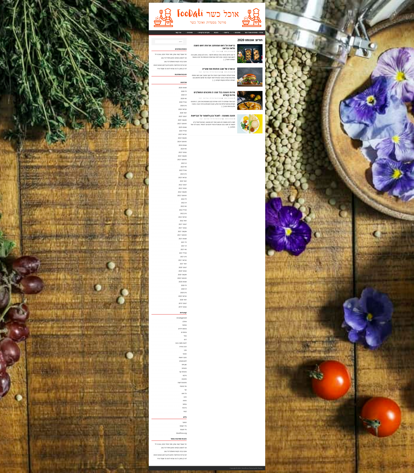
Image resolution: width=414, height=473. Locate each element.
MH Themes (259, 468)
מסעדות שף (183, 372)
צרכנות (184, 408)
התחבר (184, 422)
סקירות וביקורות (203, 32)
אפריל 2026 (183, 102)
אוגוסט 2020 (183, 282)
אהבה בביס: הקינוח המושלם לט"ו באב (175, 61)
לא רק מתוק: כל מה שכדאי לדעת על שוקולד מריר (172, 69)
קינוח (185, 411)
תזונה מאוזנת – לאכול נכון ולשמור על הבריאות (213, 115)
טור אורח (218, 51)
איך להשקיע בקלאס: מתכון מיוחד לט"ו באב (174, 58)
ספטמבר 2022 (182, 195)
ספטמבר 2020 (182, 278)
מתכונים (237, 32)
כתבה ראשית (183, 357)
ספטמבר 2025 (182, 124)
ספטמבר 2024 (182, 141)
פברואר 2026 (182, 109)
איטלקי (185, 321)
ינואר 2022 (183, 221)
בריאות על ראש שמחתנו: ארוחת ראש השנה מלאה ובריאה (214, 47)
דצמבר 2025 (183, 116)
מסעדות (190, 32)
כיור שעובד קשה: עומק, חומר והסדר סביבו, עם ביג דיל (171, 54)
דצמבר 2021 (183, 224)
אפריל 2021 (183, 253)
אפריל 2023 (183, 170)
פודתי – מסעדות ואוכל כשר (254, 32)
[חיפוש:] (169, 41)
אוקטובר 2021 (182, 231)
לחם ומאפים (183, 361)
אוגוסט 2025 (183, 127)
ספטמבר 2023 (182, 159)
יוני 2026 (184, 95)
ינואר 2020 (183, 300)
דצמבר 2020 (183, 267)
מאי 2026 (184, 98)
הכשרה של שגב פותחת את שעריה (218, 68)
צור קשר (178, 32)
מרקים (185, 375)
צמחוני (185, 404)
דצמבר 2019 (183, 303)
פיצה (185, 397)
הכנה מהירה (183, 347)
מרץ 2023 (183, 174)
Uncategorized (181, 318)
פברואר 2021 (182, 260)
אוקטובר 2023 (182, 156)
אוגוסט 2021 (183, 239)
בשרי (185, 336)
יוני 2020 (184, 289)
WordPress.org (181, 433)
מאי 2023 (184, 167)
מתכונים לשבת (182, 383)
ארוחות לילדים (182, 329)
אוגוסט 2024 (183, 145)
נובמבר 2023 (183, 152)
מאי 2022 (184, 206)
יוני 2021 (184, 246)
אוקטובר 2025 (182, 120)
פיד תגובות (183, 429)
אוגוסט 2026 (183, 88)
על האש (184, 393)
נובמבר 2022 (183, 188)
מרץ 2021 (183, 257)
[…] (225, 59)
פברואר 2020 (182, 296)
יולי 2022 (184, 199)
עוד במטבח (183, 386)
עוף (185, 390)
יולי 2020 (184, 285)
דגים (185, 339)
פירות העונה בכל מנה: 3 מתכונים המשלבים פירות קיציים (214, 94)
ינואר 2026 (183, 113)
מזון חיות (184, 365)
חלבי (185, 350)
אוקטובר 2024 (182, 138)
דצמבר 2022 (183, 185)
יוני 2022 (184, 203)
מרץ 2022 (183, 213)
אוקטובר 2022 (182, 192)
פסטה (185, 400)
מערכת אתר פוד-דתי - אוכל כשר (212, 72)
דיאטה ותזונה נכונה (181, 343)
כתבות (216, 32)
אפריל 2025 (183, 131)
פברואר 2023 (182, 177)
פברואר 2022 (182, 217)
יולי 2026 (184, 91)
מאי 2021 (184, 249)
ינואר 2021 (183, 264)
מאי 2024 (184, 149)
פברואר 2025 (182, 134)
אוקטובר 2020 (182, 275)
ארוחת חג (184, 332)
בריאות (226, 32)
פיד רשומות (183, 426)
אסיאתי (184, 325)
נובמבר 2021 (183, 228)
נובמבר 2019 (183, 307)
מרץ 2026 (183, 106)
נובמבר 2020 (183, 271)
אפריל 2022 (183, 210)
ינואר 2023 (183, 181)
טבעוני (185, 354)
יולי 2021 (184, 242)
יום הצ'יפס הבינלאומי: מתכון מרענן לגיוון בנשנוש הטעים (170, 65)
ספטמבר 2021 (182, 235)
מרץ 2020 (183, 293)
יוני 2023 (184, 163)
